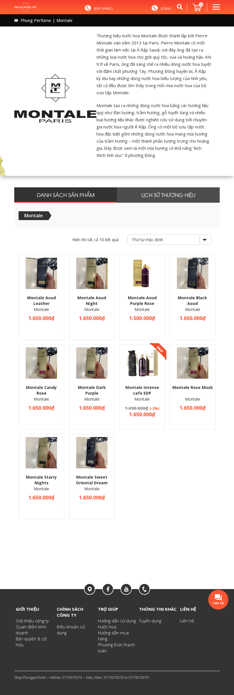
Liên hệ (187, 621)
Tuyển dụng (150, 621)
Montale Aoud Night (91, 300)
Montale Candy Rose (41, 390)
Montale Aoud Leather (41, 300)
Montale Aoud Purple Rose (142, 300)
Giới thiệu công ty (32, 621)
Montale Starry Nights (41, 479)
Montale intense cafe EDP (142, 390)
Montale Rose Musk (192, 387)
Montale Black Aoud (192, 300)
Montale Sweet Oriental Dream (92, 479)
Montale (41, 309)
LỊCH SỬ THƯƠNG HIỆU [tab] (168, 194)
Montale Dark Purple (92, 390)
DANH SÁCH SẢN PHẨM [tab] (66, 194)
